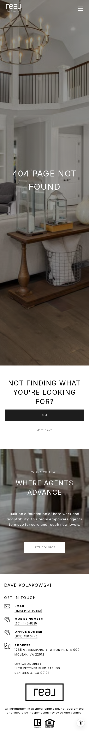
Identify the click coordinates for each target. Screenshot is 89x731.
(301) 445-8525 (25, 623)
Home (45, 415)
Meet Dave (45, 430)
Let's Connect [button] (44, 547)
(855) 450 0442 (25, 636)
